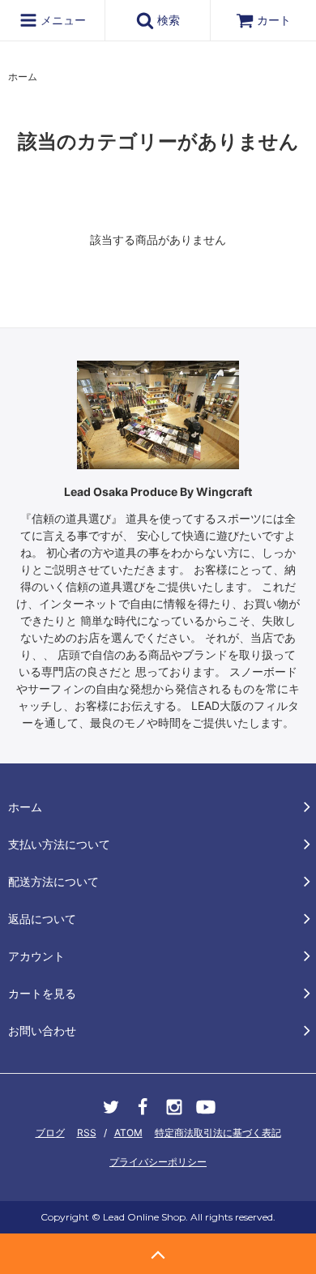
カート (274, 20)
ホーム (22, 77)
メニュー (61, 20)
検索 (167, 20)
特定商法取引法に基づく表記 (218, 1133)
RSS (86, 1133)
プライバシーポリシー (158, 1162)
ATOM (128, 1133)
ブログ (50, 1133)
